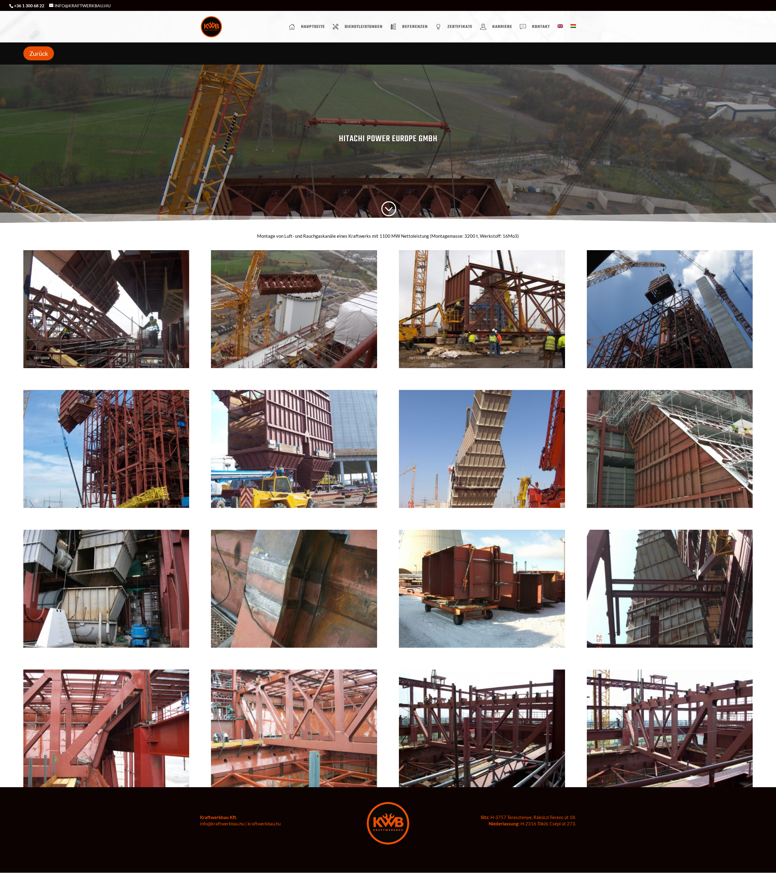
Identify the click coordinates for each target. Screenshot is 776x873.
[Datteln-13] (294, 647)
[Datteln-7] (482, 368)
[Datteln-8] (294, 368)
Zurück (38, 53)
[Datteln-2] (294, 508)
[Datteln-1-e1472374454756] (670, 647)
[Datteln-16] (670, 508)
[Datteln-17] (482, 508)
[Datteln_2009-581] (294, 787)
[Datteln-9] (106, 368)
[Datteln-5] (670, 368)
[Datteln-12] (482, 647)
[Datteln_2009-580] (482, 787)
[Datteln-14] (106, 647)
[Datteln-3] (106, 508)
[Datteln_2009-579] (670, 787)
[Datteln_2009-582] (106, 787)
